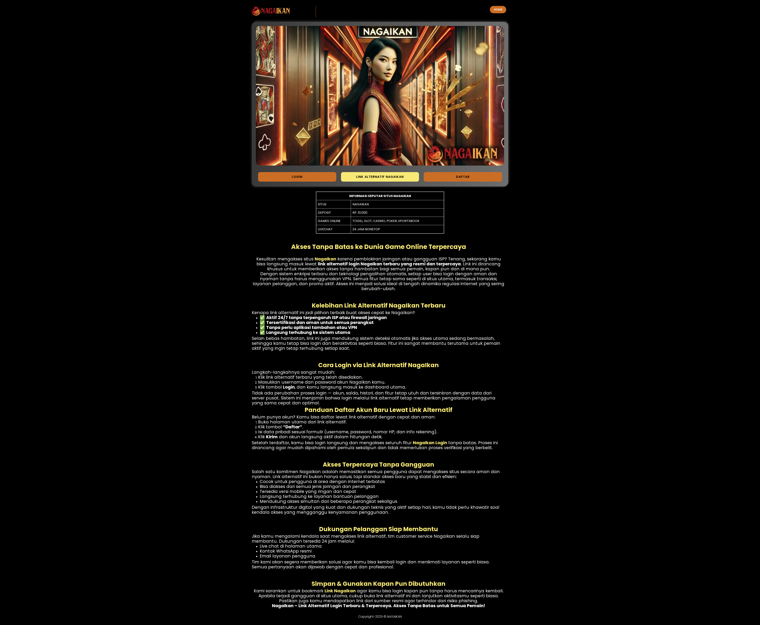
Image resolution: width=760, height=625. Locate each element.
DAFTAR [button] (463, 176)
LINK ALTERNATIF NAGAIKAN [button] (380, 176)
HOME (498, 9)
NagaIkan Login (430, 443)
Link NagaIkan (340, 591)
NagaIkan (325, 259)
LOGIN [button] (297, 176)
